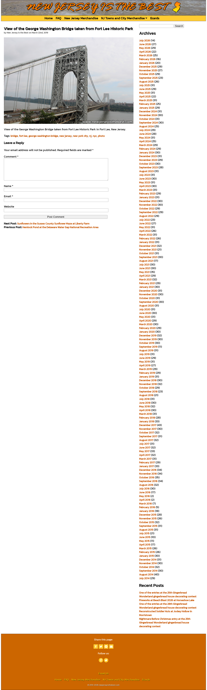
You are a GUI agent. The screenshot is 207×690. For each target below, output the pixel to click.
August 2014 (146, 574)
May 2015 (144, 541)
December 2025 (148, 66)
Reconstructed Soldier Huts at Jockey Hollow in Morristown (165, 613)
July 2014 (144, 578)
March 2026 (145, 55)
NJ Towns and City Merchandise (123, 18)
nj (90, 136)
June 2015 (144, 537)
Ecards (154, 18)
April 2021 (144, 276)
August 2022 (146, 216)
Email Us (103, 673)
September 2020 (148, 302)
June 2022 (145, 223)
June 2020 (145, 313)
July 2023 (144, 175)
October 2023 (147, 164)
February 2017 (147, 462)
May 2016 (144, 496)
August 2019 (146, 350)
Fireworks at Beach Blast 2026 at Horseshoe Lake (166, 600)
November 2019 (148, 339)
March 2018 (145, 414)
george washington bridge (43, 136)
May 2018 (144, 406)
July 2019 (144, 354)
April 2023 (145, 186)
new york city (80, 136)
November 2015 (148, 518)
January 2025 (146, 108)
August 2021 (146, 261)
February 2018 (147, 417)
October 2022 (146, 208)
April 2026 (145, 52)
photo (101, 136)
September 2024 (148, 122)
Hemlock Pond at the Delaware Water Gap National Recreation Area (60, 227)
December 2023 (148, 156)
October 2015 (146, 522)
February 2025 (147, 104)
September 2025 (148, 78)
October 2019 (146, 343)
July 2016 (144, 488)
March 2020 (146, 324)
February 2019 (147, 373)
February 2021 (147, 283)
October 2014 (146, 567)
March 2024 (145, 145)
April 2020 (145, 320)
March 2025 (145, 100)
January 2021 (146, 287)
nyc (95, 136)
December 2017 (147, 425)
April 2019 (145, 365)
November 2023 (148, 160)
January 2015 (146, 556)
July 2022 (144, 220)
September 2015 (148, 526)
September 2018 (148, 391)
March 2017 (145, 459)
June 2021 (144, 268)
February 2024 (147, 149)
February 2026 (147, 59)
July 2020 (144, 309)
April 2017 (144, 455)
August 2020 (146, 305)
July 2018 (144, 399)
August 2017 (146, 440)
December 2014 (147, 559)
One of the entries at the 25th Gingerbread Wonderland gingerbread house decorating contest (167, 594)
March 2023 (145, 190)
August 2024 (146, 126)
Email (8, 196)
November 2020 (148, 294)
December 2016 (148, 470)
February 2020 (147, 328)
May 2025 (144, 93)
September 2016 (148, 481)
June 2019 (145, 358)
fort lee (23, 136)
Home (49, 18)
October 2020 (147, 298)
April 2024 (145, 141)
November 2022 (148, 205)
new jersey (65, 136)
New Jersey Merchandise (81, 18)
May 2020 (145, 317)
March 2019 (145, 369)
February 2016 (147, 507)
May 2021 (144, 272)
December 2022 (148, 201)
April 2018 (145, 410)
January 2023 (146, 197)
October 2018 (146, 388)
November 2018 (148, 384)
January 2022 (146, 242)
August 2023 (146, 171)
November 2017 (148, 429)
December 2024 (148, 111)
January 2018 (146, 421)
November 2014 (148, 563)
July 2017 (144, 444)
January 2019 (146, 376)
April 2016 (145, 500)
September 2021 (148, 257)
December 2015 (147, 515)
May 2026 (144, 48)
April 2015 (144, 544)
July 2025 (144, 85)
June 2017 (144, 447)
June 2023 (145, 178)
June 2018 (145, 403)
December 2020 (148, 291)
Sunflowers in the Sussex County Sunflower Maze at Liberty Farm (53, 223)
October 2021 (146, 253)
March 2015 (145, 548)
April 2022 (145, 231)
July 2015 (144, 533)
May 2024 (144, 137)
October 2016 (146, 477)
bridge (14, 136)
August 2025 (146, 81)
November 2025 (148, 70)
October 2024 (147, 119)
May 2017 (144, 451)
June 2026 (145, 44)
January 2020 (147, 332)
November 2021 (148, 249)
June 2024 (145, 134)
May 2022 (144, 227)
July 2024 (144, 130)
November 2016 (148, 474)
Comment (11, 156)
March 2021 (145, 279)
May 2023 (144, 182)
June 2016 (145, 492)
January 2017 (146, 466)
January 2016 (146, 511)
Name (8, 186)
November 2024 (148, 115)
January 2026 (147, 63)
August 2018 (146, 395)
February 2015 (147, 552)
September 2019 (148, 347)
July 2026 (144, 40)
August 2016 (146, 485)
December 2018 (148, 380)
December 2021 (147, 246)
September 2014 (148, 571)
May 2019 (144, 361)
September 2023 (148, 167)
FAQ (58, 18)
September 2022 (148, 212)
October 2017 (146, 432)
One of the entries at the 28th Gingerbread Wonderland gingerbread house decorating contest (167, 605)
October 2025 (146, 74)
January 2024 (146, 152)
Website (9, 206)
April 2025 (145, 96)
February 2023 (147, 193)
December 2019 (148, 335)
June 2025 (145, 89)
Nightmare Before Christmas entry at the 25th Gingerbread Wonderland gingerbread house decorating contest (164, 622)
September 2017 (148, 436)
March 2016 (145, 503)
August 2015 (146, 530)
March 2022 (145, 235)
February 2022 (147, 238)
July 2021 (144, 264)
